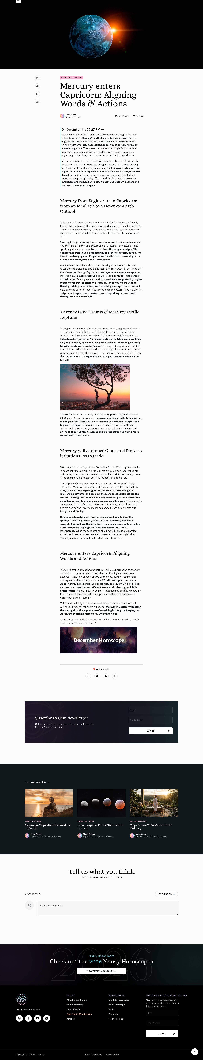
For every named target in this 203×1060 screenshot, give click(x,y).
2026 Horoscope (116, 1004)
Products (113, 1013)
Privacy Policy (112, 1054)
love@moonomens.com (28, 1009)
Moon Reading (115, 1018)
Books (111, 1009)
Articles (71, 1018)
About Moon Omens (77, 999)
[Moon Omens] (33, 999)
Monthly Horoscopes (118, 999)
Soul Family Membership (79, 1013)
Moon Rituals (73, 1009)
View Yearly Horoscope (99, 971)
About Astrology (75, 1004)
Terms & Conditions (93, 1054)
